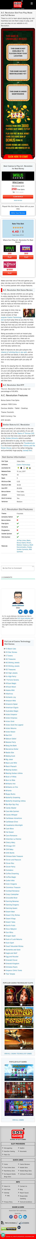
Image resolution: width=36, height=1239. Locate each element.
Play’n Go (7, 1154)
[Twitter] (26, 612)
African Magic (11, 683)
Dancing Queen (11, 908)
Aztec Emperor (11, 714)
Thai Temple (10, 974)
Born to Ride (10, 780)
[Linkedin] (31, 612)
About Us (7, 1186)
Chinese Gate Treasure (14, 856)
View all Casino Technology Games (18, 1053)
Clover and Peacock (13, 860)
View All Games (18, 1120)
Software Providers (26, 1174)
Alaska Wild (10, 690)
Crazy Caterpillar (12, 894)
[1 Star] (13, 227)
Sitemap (6, 1193)
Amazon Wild (11, 701)
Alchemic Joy (11, 697)
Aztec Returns (11, 728)
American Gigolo (12, 707)
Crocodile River (11, 898)
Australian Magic (12, 711)
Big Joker (9, 759)
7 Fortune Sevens (12, 680)
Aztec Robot (10, 732)
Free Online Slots (9, 1167)
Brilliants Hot (10, 784)
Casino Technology (23, 465)
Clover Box (10, 863)
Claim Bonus (18, 197)
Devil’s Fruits (10, 925)
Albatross (9, 694)
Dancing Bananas (12, 901)
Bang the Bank (11, 746)
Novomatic (23, 1151)
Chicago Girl (10, 846)
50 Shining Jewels (12, 666)
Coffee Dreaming (12, 874)
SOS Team (7, 1189)
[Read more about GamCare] (2, 1222)
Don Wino (9, 932)
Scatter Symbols (22, 549)
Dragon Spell (11, 936)
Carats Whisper (11, 815)
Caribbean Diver (12, 822)
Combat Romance (12, 891)
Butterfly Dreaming (13, 797)
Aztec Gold (10, 721)
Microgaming (8, 1148)
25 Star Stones (11, 652)
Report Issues (24, 1193)
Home (6, 1164)
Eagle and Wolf (11, 953)
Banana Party (11, 742)
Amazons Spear (12, 704)
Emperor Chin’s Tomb (14, 970)
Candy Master (11, 808)
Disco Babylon (11, 929)
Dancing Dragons (12, 905)
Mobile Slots (24, 1167)
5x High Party (11, 676)
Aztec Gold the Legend (14, 725)
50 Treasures (11, 669)
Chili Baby (9, 849)
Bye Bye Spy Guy (12, 804)
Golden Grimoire (12, 438)
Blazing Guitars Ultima (14, 773)
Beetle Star (10, 752)
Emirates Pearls (11, 967)
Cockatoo (9, 870)
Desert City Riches (13, 915)
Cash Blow (10, 829)
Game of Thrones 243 (26, 433)
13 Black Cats (11, 649)
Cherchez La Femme (13, 839)
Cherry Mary (10, 842)
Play (10, 257)
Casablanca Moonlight (14, 825)
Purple (29, 547)
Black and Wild (11, 763)
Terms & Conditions (26, 1202)
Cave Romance (11, 835)
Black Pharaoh (11, 766)
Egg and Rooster (12, 957)
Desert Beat (10, 912)
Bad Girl (9, 735)
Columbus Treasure (13, 887)
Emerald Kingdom (12, 963)
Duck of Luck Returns (14, 939)
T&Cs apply (19, 192)
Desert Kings (11, 918)
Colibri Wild (10, 880)
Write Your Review (18, 213)
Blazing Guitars (11, 770)
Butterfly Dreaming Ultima (16, 801)
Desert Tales (10, 922)
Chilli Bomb (10, 853)
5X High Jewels (11, 673)
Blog (21, 1189)
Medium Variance (23, 545)
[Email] (20, 612)
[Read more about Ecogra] (24, 1222)
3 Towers (9, 656)
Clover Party (10, 867)
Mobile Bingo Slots (26, 1171)
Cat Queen (10, 832)
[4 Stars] (20, 227)
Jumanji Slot (27, 450)
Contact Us (23, 1186)
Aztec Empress (11, 718)
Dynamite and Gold (13, 950)
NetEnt (22, 1148)
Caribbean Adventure (14, 818)
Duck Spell (10, 943)
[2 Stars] (16, 227)
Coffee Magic (11, 877)
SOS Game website (23, 618)
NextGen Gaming (9, 1151)
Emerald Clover (11, 960)
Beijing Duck (10, 756)
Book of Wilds (11, 777)
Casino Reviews (25, 1164)
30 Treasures (11, 659)
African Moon (11, 687)
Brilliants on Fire (12, 787)
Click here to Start (18, 156)
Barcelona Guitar (12, 749)
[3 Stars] (18, 227)
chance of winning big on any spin (14, 352)
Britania (8, 791)
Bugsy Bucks (10, 794)
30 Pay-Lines (21, 540)
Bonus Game (21, 543)
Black (28, 540)
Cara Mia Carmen (12, 811)
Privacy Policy (8, 1202)
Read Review (18, 200)
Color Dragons (11, 884)
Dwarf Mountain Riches (14, 946)
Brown (29, 543)
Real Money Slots (9, 1171)
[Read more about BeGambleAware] (11, 1222)
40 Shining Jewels (12, 663)
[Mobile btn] (32, 3)
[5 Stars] (22, 227)
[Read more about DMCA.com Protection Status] (8, 1229)
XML (8, 1195)
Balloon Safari (11, 739)
